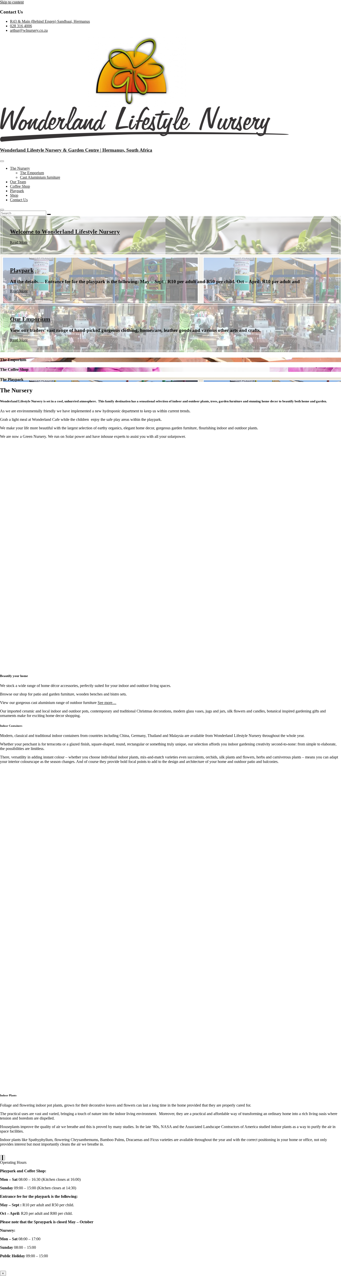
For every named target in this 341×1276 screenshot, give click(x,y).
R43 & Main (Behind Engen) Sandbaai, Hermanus (50, 21)
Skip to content (12, 2)
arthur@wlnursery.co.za (29, 30)
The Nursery (20, 168)
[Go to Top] (2, 1157)
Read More (19, 242)
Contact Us (19, 200)
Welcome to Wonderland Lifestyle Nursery (65, 231)
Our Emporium (30, 319)
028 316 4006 (21, 26)
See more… (107, 702)
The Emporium (32, 173)
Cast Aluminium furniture (40, 177)
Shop (14, 195)
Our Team (18, 182)
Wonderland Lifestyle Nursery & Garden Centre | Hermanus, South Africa (76, 150)
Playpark (17, 191)
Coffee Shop (20, 186)
